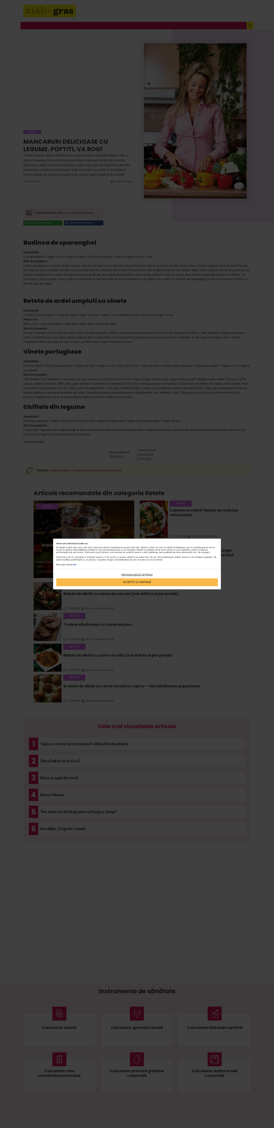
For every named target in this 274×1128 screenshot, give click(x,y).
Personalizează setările (137, 575)
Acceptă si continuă (137, 582)
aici (74, 564)
